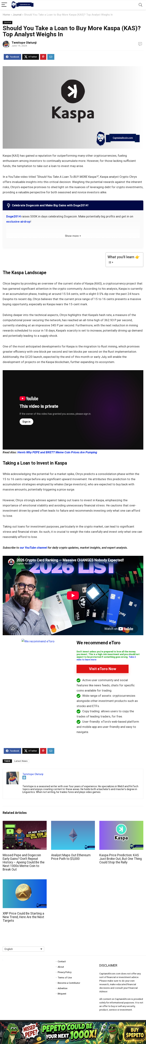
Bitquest (62, 993)
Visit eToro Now (102, 669)
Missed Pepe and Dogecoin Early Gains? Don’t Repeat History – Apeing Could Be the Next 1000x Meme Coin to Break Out (24, 862)
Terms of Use (65, 977)
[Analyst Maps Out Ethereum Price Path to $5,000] (73, 823)
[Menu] (4, 5)
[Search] (140, 5)
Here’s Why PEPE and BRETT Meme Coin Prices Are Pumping (57, 452)
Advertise (62, 988)
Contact (62, 961)
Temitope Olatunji (24, 42)
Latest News (21, 761)
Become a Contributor (69, 983)
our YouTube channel (33, 547)
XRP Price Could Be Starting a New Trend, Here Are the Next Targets (23, 917)
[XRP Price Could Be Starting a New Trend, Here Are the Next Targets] (25, 881)
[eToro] (38, 641)
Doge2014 (13, 216)
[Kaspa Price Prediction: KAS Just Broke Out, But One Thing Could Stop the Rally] (121, 823)
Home (6, 14)
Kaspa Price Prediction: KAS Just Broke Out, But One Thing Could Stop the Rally (120, 858)
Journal (17, 14)
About (61, 966)
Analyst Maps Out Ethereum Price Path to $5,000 (71, 857)
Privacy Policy (64, 972)
